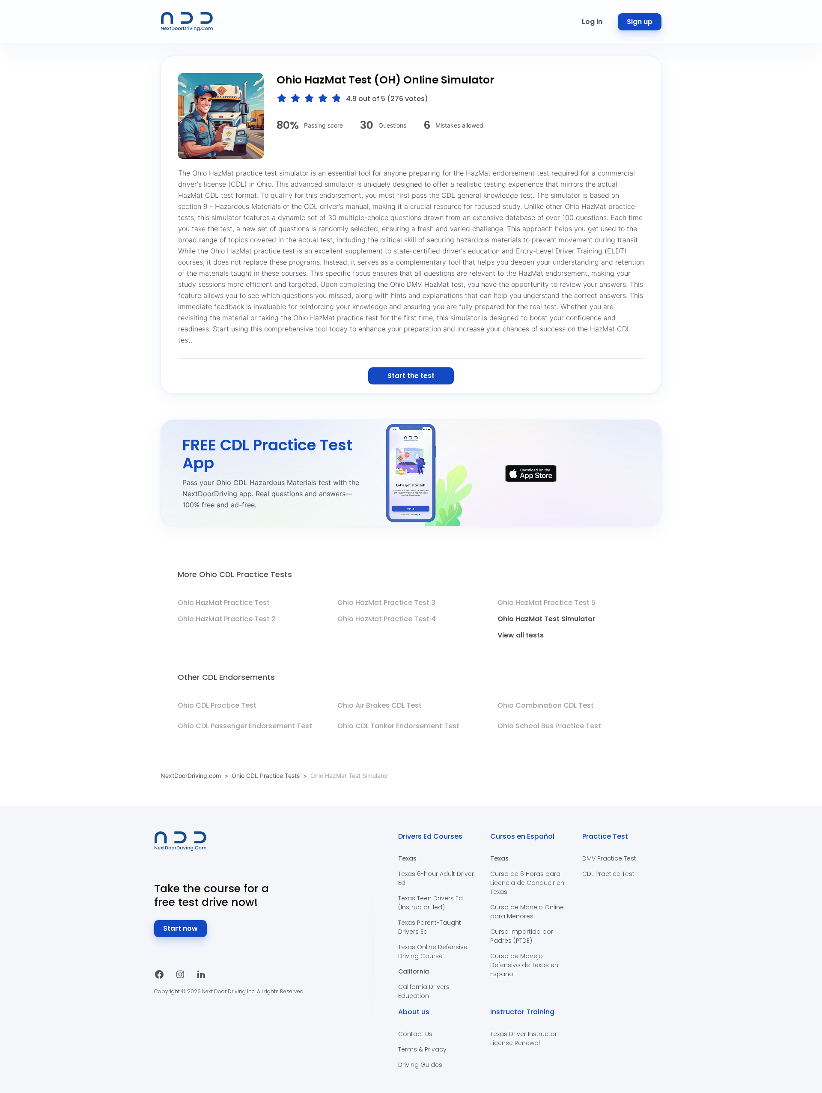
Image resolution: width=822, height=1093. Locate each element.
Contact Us (415, 1034)
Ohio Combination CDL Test (545, 705)
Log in (592, 22)
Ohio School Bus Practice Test (549, 726)
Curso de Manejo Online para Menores (527, 911)
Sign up (639, 22)
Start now (180, 928)
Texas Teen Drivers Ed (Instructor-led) (430, 902)
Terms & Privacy (422, 1049)
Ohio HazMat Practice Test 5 (546, 603)
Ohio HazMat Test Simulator (546, 619)
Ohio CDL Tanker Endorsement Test (398, 726)
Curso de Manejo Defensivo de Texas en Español (524, 965)
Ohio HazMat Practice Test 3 (386, 603)
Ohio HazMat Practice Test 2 (227, 619)
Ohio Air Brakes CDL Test (379, 705)
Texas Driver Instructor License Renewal (523, 1038)
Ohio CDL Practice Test (217, 705)
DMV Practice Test (609, 858)
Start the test (411, 376)
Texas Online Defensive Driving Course (433, 951)
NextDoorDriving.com (191, 775)
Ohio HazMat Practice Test (224, 603)
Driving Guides (420, 1064)
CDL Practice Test (608, 874)
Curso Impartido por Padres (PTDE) (521, 936)
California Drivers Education (424, 991)
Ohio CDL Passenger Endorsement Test (245, 726)
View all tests (520, 635)
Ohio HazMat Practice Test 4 (386, 619)
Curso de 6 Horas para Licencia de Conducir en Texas (527, 883)
